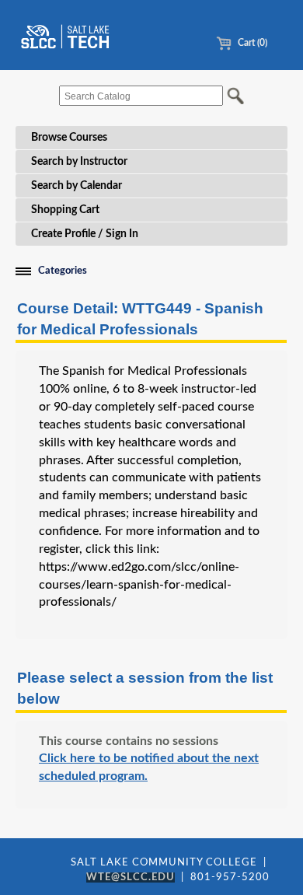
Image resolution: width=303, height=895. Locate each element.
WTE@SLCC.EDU (130, 877)
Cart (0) (251, 42)
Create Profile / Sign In (84, 234)
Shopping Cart (65, 210)
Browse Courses (69, 137)
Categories (62, 271)
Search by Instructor (79, 161)
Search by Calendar (76, 185)
